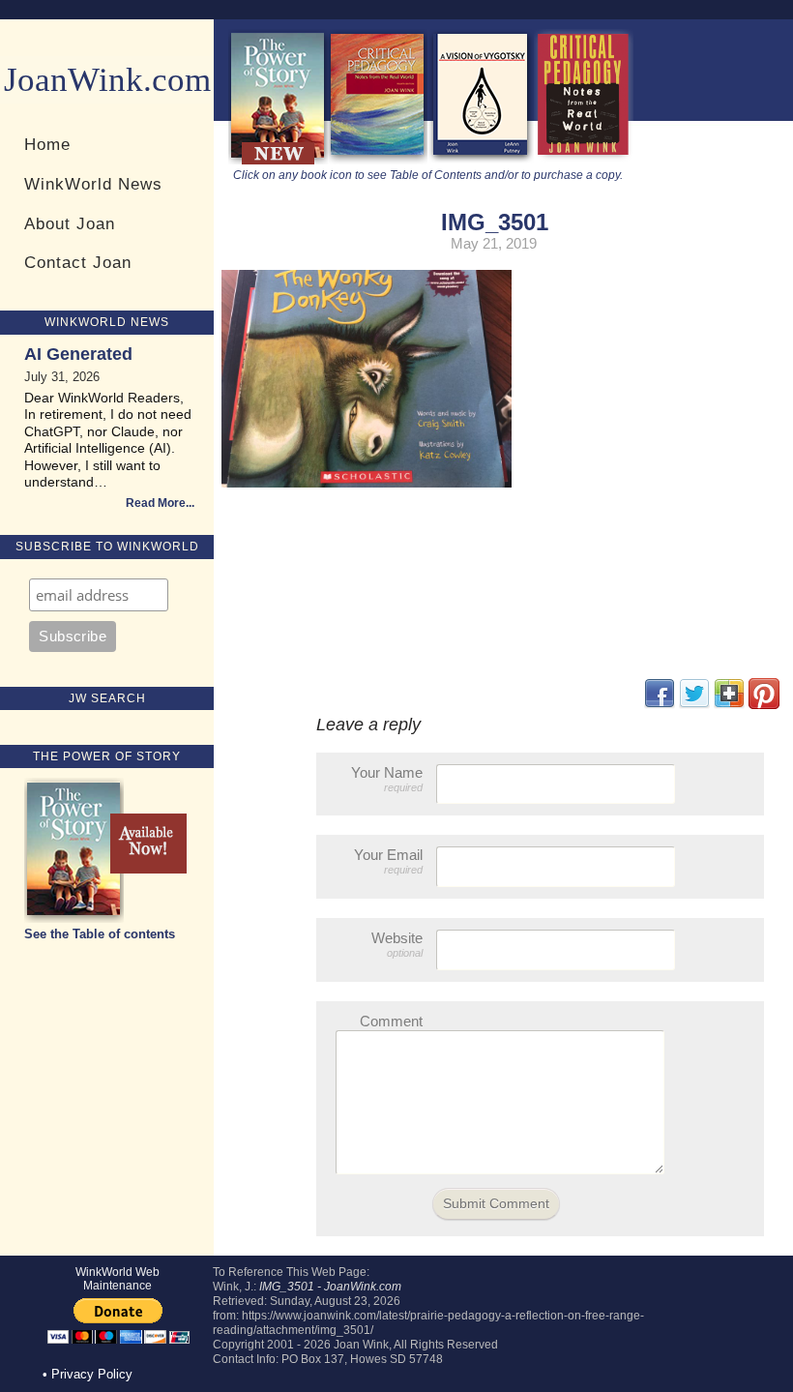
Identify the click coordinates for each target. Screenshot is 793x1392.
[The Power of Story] (278, 160)
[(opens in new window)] (764, 704)
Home (47, 144)
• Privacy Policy (87, 1374)
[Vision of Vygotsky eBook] (480, 160)
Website (397, 944)
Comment (391, 1021)
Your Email (388, 860)
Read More (156, 503)
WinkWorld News (93, 184)
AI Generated (78, 354)
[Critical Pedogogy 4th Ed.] (377, 160)
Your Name (387, 778)
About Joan (69, 223)
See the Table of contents (99, 934)
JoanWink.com (107, 80)
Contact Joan (78, 262)
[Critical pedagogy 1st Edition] (583, 160)
